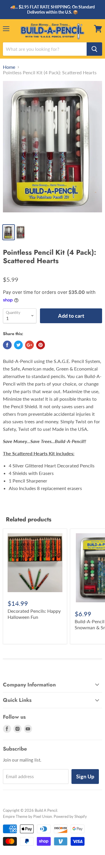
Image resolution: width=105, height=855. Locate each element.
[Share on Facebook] (7, 345)
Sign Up (85, 776)
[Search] (94, 49)
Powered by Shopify (70, 816)
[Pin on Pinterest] (40, 345)
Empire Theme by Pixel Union (27, 816)
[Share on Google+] (29, 345)
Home (9, 67)
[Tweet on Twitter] (18, 345)
